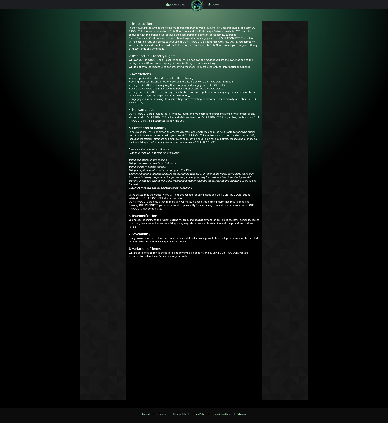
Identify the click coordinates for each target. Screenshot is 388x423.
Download (177, 4)
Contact (146, 413)
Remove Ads (179, 413)
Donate (216, 4)
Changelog (161, 413)
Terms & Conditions (221, 413)
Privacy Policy (198, 413)
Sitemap (241, 413)
